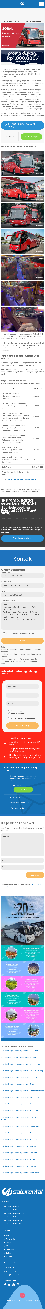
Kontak (8, 1242)
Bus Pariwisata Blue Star (13, 1224)
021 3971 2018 (17, 797)
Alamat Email (6, 582)
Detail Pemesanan (8, 601)
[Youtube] (14, 1284)
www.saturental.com (20, 808)
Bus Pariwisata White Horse (14, 1217)
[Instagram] (18, 1284)
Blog (8, 1235)
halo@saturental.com (20, 803)
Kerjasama (10, 1249)
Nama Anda (5, 572)
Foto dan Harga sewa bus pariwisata (19, 1051)
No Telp (4, 591)
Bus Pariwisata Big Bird (13, 1206)
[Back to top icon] (22, 1295)
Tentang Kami (11, 1239)
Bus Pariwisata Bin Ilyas (13, 1220)
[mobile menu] (42, 4)
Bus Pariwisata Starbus (12, 1210)
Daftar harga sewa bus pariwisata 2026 (25, 479)
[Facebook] (6, 1284)
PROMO (9, 1256)
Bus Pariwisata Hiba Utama (14, 1213)
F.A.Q (8, 1246)
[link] (22, 163)
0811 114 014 (10, 137)
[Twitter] (10, 1284)
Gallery (8, 1253)
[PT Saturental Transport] (22, 4)
